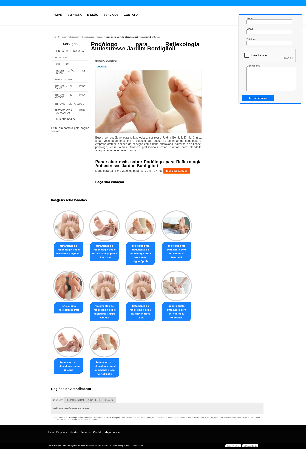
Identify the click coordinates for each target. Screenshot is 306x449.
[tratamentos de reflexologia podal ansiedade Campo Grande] (104, 286)
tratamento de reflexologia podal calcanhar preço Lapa (141, 311)
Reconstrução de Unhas (70, 71)
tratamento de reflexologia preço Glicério (69, 366)
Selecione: (57, 400)
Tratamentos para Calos (70, 87)
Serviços (111, 14)
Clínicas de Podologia (69, 51)
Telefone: (250, 39)
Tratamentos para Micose (70, 96)
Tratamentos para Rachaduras (70, 111)
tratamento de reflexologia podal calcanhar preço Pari (68, 249)
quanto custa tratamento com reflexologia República (176, 311)
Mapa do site (112, 432)
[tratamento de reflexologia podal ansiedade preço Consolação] (104, 342)
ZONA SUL (109, 400)
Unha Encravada (65, 119)
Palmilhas (61, 57)
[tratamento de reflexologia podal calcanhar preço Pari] (68, 225)
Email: (250, 28)
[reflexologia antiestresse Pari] (68, 286)
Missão (92, 14)
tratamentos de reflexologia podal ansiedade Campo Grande (105, 311)
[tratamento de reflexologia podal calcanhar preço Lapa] (140, 286)
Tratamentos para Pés (69, 104)
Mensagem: (250, 65)
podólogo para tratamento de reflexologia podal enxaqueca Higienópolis (141, 253)
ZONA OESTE (94, 400)
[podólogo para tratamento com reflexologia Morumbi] (176, 225)
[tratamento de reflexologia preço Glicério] (68, 342)
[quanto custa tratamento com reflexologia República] (176, 286)
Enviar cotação (258, 98)
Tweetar (102, 66)
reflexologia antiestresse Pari (69, 307)
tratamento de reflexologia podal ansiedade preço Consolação (105, 368)
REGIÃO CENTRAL (75, 400)
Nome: (250, 18)
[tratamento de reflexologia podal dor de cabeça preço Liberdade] (104, 225)
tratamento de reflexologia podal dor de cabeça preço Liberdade (104, 251)
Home (58, 14)
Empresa (74, 14)
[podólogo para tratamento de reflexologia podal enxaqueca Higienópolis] (140, 225)
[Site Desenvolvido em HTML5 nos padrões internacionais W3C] (233, 445)
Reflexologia (64, 79)
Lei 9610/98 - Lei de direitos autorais (82, 419)
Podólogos (62, 64)
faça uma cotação (177, 170)
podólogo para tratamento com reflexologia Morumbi (176, 251)
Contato (131, 14)
